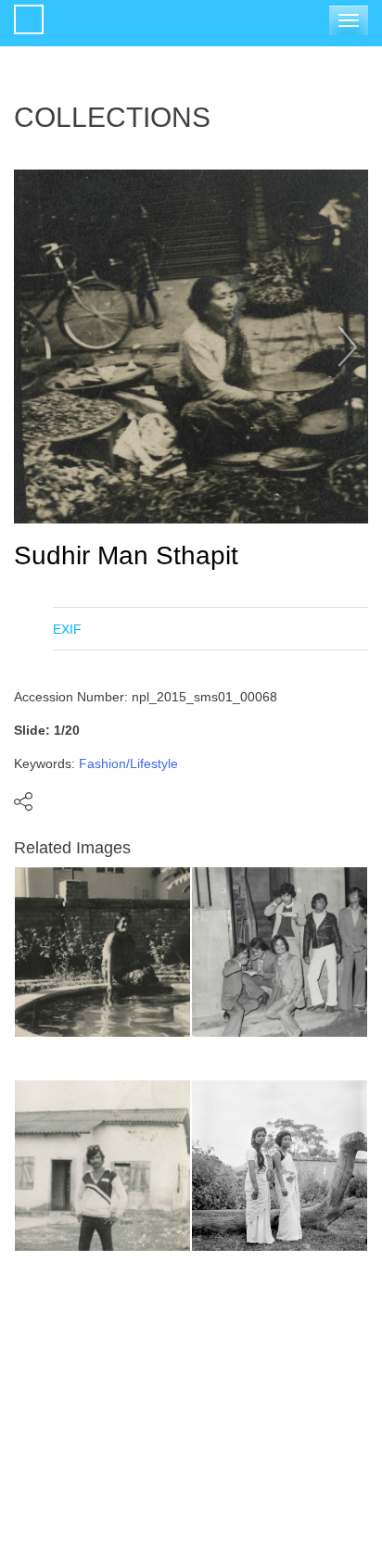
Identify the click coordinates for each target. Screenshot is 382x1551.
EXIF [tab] (67, 629)
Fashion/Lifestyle (128, 763)
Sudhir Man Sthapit (126, 555)
